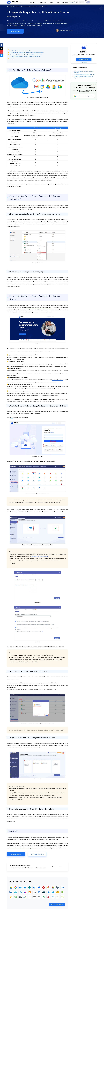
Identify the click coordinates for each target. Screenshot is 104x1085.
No (62, 867)
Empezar (72, 2)
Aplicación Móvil (42, 2)
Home (9, 6)
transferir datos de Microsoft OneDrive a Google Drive (38, 307)
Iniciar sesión (65, 2)
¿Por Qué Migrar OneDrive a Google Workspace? (20, 50)
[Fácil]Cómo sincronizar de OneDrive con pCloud (84, 74)
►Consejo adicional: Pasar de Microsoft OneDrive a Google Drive (24, 56)
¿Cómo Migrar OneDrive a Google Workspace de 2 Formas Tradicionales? (26, 52)
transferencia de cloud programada (39, 556)
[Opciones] (37, 623)
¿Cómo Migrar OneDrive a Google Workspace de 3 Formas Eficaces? (25, 54)
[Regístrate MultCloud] (37, 439)
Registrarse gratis (83, 59)
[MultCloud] (37, 329)
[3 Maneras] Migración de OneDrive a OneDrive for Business (84, 72)
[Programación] (37, 586)
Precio (51, 2)
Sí (54, 867)
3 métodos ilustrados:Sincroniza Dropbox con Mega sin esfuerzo (83, 77)
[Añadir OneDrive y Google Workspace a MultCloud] (37, 478)
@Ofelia (66, 30)
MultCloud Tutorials (15, 6)
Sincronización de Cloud (57, 379)
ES (80, 2)
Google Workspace (22, 119)
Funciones (32, 2)
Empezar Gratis (15, 31)
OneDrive (14, 102)
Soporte (58, 2)
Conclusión (12, 59)
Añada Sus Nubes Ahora (55, 904)
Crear (11, 417)
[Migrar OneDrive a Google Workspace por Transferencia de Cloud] (37, 530)
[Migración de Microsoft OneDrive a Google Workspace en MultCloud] (37, 708)
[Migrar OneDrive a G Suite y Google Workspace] (37, 86)
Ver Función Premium (37, 854)
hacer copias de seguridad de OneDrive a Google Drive (21, 848)
